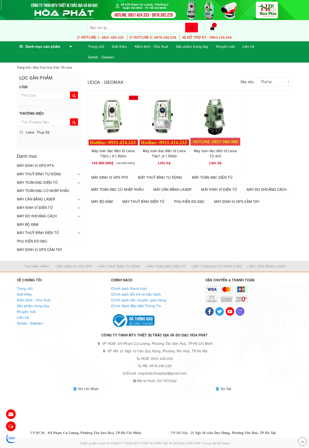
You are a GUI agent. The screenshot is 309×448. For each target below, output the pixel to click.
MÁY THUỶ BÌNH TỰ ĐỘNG (39, 173)
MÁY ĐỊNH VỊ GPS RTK (35, 165)
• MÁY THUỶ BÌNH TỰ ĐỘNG (118, 266)
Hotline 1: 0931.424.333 (102, 37)
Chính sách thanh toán (129, 288)
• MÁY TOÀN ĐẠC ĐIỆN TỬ (165, 266)
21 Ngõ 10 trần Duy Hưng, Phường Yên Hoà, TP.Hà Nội (233, 433)
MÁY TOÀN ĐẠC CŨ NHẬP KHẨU (43, 190)
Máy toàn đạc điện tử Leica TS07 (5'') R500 (164, 153)
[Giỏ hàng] (212, 28)
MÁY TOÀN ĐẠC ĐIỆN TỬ (37, 182)
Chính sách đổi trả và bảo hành (136, 294)
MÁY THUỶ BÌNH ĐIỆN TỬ (38, 232)
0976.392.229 (160, 365)
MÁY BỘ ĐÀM (28, 224)
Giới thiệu (119, 46)
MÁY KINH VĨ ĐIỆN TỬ (35, 207)
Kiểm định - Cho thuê (151, 46)
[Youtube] (230, 311)
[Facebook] (209, 311)
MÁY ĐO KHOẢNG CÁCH (37, 215)
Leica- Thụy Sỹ (37, 132)
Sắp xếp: (247, 81)
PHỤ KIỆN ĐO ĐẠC (32, 241)
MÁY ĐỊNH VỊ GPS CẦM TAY (39, 249)
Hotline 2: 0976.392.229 (154, 37)
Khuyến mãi (225, 46)
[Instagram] (240, 311)
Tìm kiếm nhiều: (37, 266)
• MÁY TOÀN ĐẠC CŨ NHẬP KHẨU (216, 266)
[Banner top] (154, 9)
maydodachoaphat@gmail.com (162, 373)
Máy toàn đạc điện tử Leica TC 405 (215, 153)
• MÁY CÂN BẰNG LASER (266, 266)
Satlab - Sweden (101, 57)
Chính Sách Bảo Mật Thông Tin (136, 305)
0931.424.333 (162, 358)
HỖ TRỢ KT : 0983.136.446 (209, 37)
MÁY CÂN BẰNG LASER (36, 199)
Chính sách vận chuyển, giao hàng (138, 300)
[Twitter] (219, 311)
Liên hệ (248, 46)
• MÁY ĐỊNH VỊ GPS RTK (73, 266)
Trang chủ (96, 46)
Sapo (225, 443)
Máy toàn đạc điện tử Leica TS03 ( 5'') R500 (113, 153)
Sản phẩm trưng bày (192, 46)
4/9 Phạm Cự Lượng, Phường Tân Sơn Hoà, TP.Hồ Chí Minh (94, 433)
